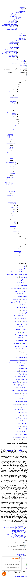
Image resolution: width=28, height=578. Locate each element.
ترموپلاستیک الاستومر (12, 29)
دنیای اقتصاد (10, 450)
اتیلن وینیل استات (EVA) (11, 22)
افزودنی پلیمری (15, 30)
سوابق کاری (22, 9)
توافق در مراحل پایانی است (17, 536)
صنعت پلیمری (19, 17)
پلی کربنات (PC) (13, 27)
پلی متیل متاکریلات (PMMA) (10, 24)
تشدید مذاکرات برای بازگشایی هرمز (15, 533)
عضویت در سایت (21, 554)
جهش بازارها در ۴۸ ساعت (18, 530)
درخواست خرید (21, 555)
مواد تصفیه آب (13, 16)
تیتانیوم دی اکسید (13, 15)
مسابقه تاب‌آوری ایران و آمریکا (17, 532)
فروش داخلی (22, 11)
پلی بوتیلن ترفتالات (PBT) (11, 21)
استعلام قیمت (23, 65)
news (26, 439)
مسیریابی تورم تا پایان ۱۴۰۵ (17, 526)
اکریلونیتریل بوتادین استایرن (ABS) (9, 25)
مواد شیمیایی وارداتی (14, 13)
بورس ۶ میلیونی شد (19, 528)
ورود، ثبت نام (24, 1)
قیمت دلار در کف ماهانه (18, 535)
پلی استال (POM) (13, 26)
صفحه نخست (22, 7)
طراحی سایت (24, 576)
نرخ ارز (24, 66)
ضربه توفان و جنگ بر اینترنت (17, 537)
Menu (26, 76)
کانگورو (20, 450)
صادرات (23, 33)
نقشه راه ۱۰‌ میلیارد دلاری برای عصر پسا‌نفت (13, 527)
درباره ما (23, 8)
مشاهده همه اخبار (17, 348)
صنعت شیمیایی (18, 12)
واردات (23, 31)
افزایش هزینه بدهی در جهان (17, 531)
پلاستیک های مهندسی (14, 18)
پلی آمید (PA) (14, 20)
